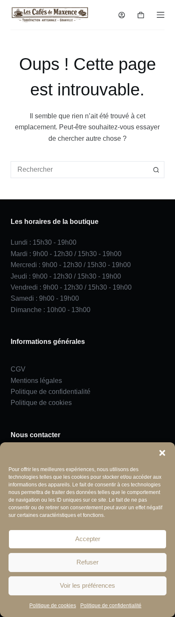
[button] (162, 453)
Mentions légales (36, 380)
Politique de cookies (52, 606)
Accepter (87, 538)
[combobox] (79, 169)
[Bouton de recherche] (156, 170)
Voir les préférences (87, 585)
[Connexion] (122, 15)
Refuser (87, 562)
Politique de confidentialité (110, 606)
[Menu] (160, 15)
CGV (18, 369)
